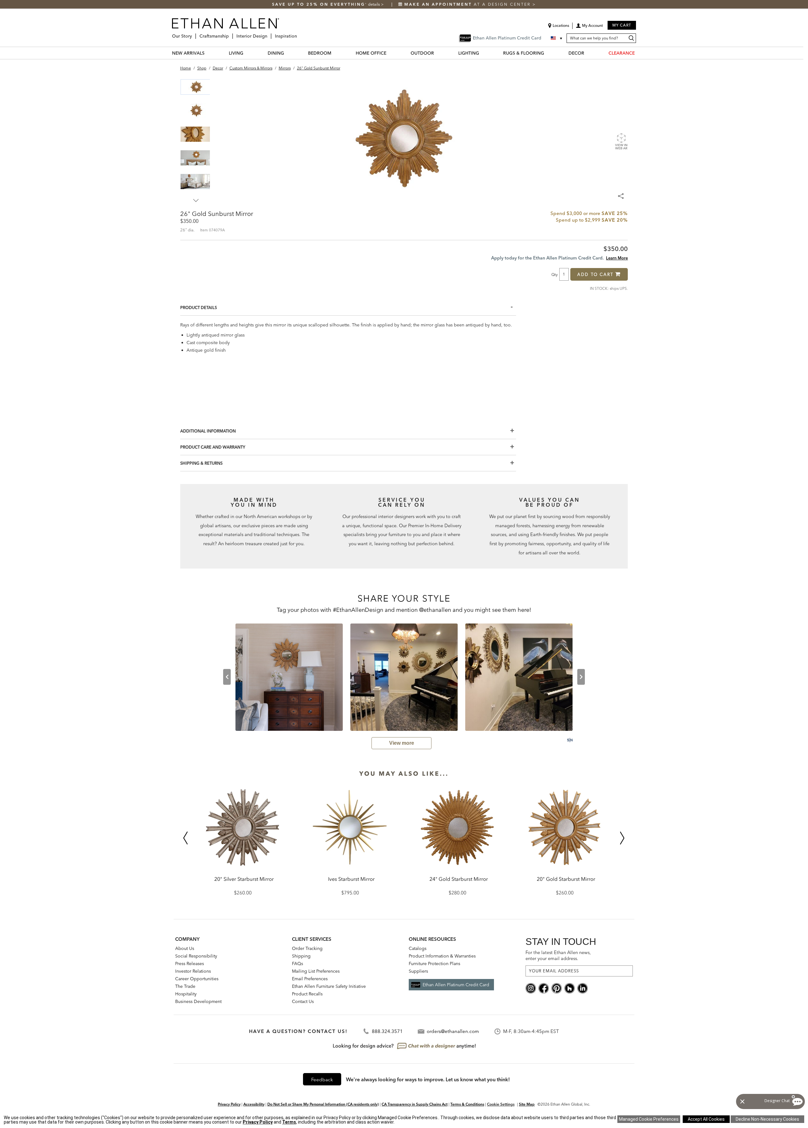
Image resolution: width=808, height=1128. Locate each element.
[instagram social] (531, 988)
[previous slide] (227, 677)
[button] (589, 28)
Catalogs (417, 948)
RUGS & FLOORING (523, 53)
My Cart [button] (621, 25)
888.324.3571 (387, 1031)
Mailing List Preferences (316, 971)
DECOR (576, 53)
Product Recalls (307, 994)
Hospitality (186, 994)
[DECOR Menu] (588, 53)
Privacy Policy (229, 1104)
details (374, 4)
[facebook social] (543, 988)
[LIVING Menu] (247, 53)
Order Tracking (307, 948)
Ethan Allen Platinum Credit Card (456, 985)
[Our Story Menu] (194, 33)
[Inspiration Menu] (299, 33)
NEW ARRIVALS (188, 53)
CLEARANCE (622, 53)
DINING (276, 53)
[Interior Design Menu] (269, 33)
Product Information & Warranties (442, 956)
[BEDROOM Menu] (335, 53)
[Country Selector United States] (557, 38)
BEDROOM (319, 53)
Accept (706, 1119)
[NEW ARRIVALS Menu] (208, 53)
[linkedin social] (582, 988)
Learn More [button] (617, 257)
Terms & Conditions (467, 1104)
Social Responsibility (196, 956)
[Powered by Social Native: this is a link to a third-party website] (570, 740)
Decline (767, 1119)
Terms (289, 1122)
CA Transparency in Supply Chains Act (415, 1104)
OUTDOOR (422, 53)
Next (196, 200)
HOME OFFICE (371, 53)
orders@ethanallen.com (453, 1031)
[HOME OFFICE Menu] (390, 53)
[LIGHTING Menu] (483, 53)
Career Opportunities (196, 979)
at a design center (468, 4)
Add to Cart (595, 274)
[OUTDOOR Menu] (438, 53)
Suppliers (418, 971)
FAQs (297, 963)
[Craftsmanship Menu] (231, 33)
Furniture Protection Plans (434, 963)
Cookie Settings (500, 1104)
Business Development (198, 1001)
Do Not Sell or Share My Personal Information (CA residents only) (323, 1104)
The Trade (185, 986)
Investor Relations (193, 971)
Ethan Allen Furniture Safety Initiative (329, 986)
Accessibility (253, 1104)
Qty (554, 274)
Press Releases (189, 963)
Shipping (301, 956)
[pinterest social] (556, 988)
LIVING (236, 53)
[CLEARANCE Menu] (638, 53)
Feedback (322, 1080)
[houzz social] (569, 988)
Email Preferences (310, 979)
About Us (184, 948)
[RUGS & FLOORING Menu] (548, 53)
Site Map (527, 1104)
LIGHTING (468, 53)
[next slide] (581, 677)
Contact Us (303, 1001)
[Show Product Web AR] (621, 141)
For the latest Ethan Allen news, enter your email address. (558, 955)
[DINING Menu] (288, 53)
